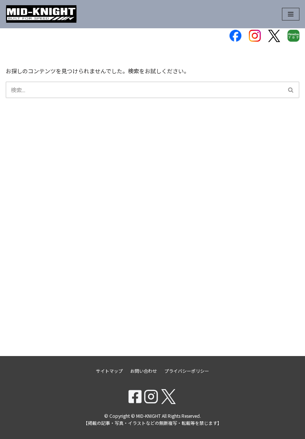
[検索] (291, 89)
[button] (290, 90)
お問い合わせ (143, 371)
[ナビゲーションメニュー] (290, 14)
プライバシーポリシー (186, 371)
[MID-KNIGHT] (41, 14)
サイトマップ (109, 371)
